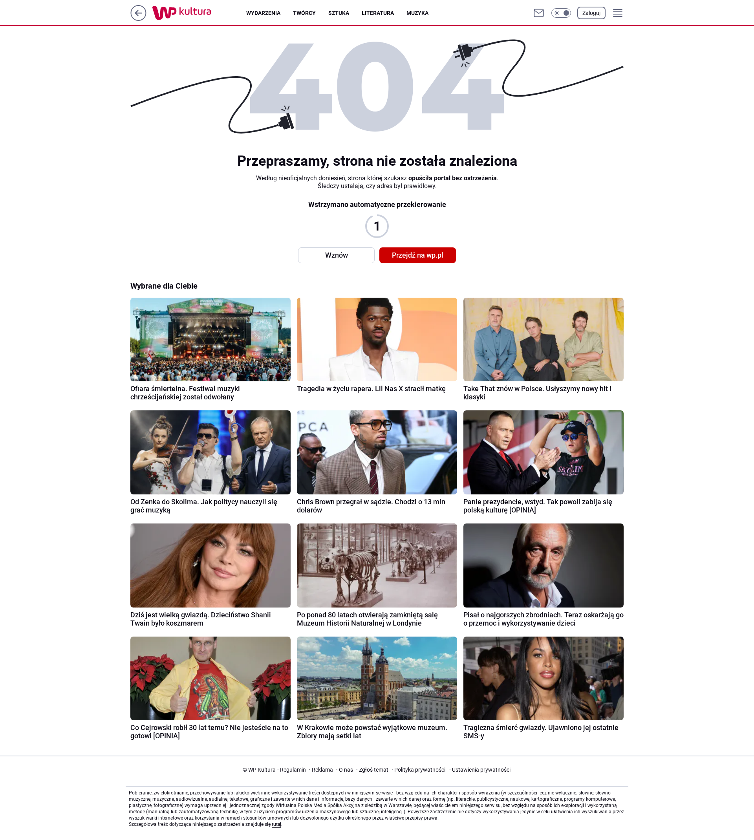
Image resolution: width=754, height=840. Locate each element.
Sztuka (338, 13)
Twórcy (304, 13)
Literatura (378, 13)
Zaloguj (591, 13)
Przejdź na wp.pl (417, 255)
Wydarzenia (263, 13)
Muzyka (417, 13)
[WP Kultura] (199, 13)
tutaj (276, 824)
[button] (561, 13)
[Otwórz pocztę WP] (539, 13)
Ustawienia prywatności (480, 770)
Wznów (336, 255)
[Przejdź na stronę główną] (138, 18)
